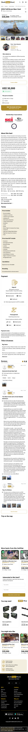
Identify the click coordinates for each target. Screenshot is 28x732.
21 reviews (12, 645)
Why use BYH (4, 696)
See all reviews (14, 511)
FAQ (15, 707)
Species (15, 691)
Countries (16, 689)
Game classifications (18, 694)
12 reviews (13, 48)
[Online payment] (3, 552)
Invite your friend (17, 704)
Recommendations (18, 702)
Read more (4, 356)
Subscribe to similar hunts (14, 594)
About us (3, 689)
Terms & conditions (5, 704)
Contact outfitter (14, 82)
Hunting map (4, 701)
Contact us (3, 694)
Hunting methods (17, 692)
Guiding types (17, 696)
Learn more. (10, 730)
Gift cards (16, 706)
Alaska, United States (7, 10)
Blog (2, 691)
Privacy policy (4, 706)
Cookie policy (4, 707)
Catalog (2, 702)
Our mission (3, 692)
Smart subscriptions (18, 701)
